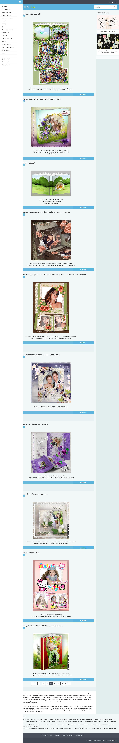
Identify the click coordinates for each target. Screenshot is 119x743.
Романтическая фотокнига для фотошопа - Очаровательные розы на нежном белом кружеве (47, 274)
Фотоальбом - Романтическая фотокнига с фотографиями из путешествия (39, 212)
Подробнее (83, 94)
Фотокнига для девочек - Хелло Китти (23, 553)
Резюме (4, 24)
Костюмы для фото (6, 44)
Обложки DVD (5, 32)
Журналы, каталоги (6, 15)
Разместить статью (67, 735)
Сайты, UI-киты (5, 50)
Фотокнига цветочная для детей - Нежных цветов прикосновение (35, 625)
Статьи (57, 735)
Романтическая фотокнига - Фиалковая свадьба (28, 424)
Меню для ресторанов (7, 18)
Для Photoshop (6, 59)
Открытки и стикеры (47, 735)
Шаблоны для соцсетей (7, 47)
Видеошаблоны (5, 65)
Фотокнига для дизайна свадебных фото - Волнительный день (34, 355)
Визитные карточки (6, 12)
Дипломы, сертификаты (8, 27)
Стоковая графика (6, 62)
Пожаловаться (79, 735)
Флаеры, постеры (6, 9)
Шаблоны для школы (7, 38)
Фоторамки (4, 41)
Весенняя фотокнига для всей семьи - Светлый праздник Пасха (34, 99)
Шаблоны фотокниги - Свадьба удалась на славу (28, 494)
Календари (4, 35)
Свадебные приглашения (8, 21)
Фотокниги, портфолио (7, 29)
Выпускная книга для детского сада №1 (24, 14)
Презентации (5, 56)
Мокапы (4, 53)
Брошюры (4, 6)
